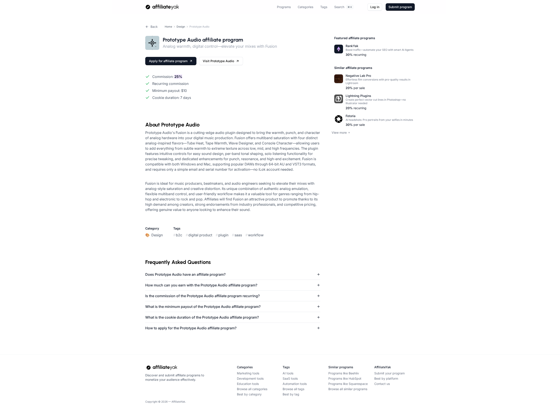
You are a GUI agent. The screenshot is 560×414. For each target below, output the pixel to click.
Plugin (222, 235)
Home (168, 26)
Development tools (250, 378)
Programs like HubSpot (344, 378)
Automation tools (295, 384)
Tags (323, 7)
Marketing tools (248, 373)
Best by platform (386, 378)
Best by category (249, 394)
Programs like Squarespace (348, 384)
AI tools (288, 373)
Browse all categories (252, 389)
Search (343, 7)
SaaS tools (290, 378)
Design (181, 26)
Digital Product (199, 235)
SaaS (237, 235)
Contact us (382, 384)
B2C (177, 235)
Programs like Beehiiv (343, 373)
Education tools (248, 384)
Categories (305, 7)
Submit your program (389, 373)
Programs (284, 7)
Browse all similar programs (347, 389)
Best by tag (291, 394)
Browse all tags (293, 389)
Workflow (254, 235)
